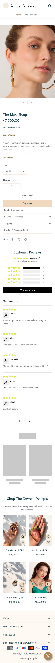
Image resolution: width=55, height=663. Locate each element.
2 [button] (24, 421)
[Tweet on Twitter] (19, 239)
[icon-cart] (48, 5)
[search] (12, 5)
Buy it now (27, 203)
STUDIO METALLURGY (31, 653)
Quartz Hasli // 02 (15, 550)
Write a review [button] (27, 290)
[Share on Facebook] (12, 239)
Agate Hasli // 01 (40, 550)
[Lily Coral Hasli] (40, 577)
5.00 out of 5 (35, 258)
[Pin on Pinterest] (25, 239)
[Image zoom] (27, 61)
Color (5, 165)
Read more (8, 157)
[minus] (6, 186)
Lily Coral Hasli (40, 597)
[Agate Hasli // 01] (40, 530)
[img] (9, 309)
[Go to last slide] (24, 103)
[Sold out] (22, 542)
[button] (27, 195)
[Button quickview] (22, 536)
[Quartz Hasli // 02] (14, 530)
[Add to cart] (22, 589)
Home (18, 14)
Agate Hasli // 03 (14, 597)
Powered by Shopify (27, 658)
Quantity (8, 180)
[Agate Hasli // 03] (14, 577)
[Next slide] (31, 103)
